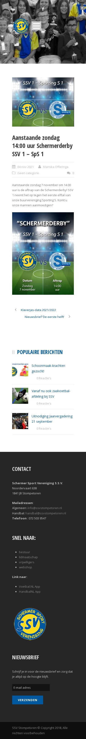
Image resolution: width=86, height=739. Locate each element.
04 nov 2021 (25, 167)
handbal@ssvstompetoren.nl (45, 513)
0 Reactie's (43, 378)
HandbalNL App (30, 591)
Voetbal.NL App (29, 586)
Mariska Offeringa (55, 167)
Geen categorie (28, 173)
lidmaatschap (28, 557)
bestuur (24, 552)
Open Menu (36, 25)
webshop (25, 567)
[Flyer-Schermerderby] (43, 102)
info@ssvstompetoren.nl (45, 508)
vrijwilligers (26, 562)
